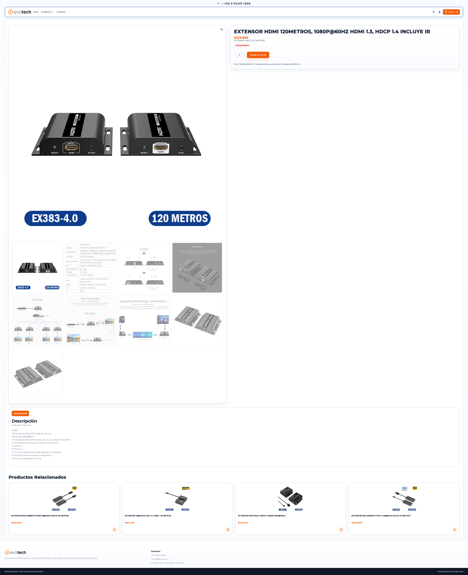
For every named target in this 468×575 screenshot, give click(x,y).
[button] (222, 29)
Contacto (61, 12)
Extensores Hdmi (273, 64)
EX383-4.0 (296, 64)
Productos (46, 12)
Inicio (35, 12)
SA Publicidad (457, 571)
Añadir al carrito (258, 55)
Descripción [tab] (20, 413)
